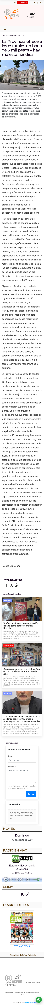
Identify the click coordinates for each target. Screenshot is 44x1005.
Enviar (31, 794)
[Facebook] (34, 2)
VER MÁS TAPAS (22, 946)
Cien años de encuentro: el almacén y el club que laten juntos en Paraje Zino (21, 671)
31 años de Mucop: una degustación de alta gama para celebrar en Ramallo (20, 625)
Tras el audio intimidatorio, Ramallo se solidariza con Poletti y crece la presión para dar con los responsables (21, 719)
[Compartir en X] (11, 585)
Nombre (10, 756)
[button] (15, 2)
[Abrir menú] (5, 29)
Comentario (12, 766)
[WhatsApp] (30, 2)
